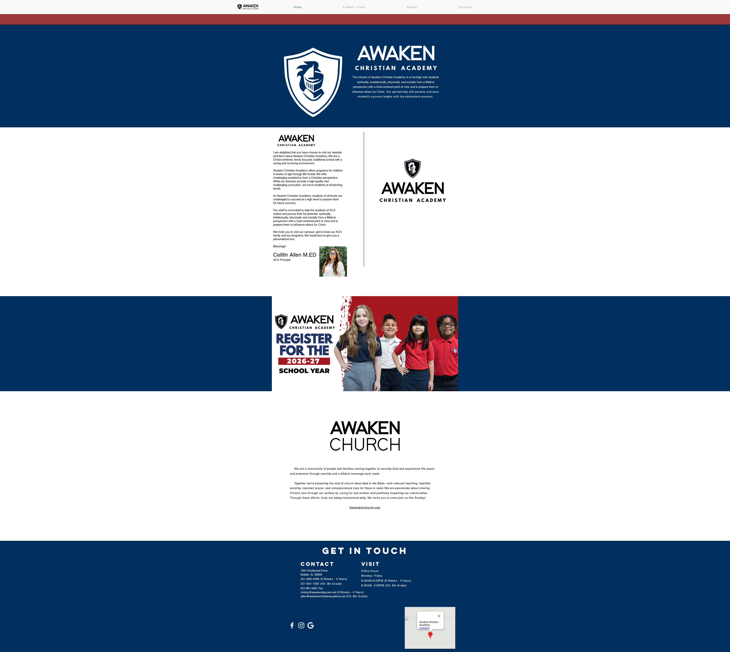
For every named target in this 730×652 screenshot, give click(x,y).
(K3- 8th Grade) (356, 596)
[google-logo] (311, 625)
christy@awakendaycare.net (318, 592)
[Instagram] (301, 625)
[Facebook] (292, 625)
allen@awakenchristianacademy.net (323, 596)
